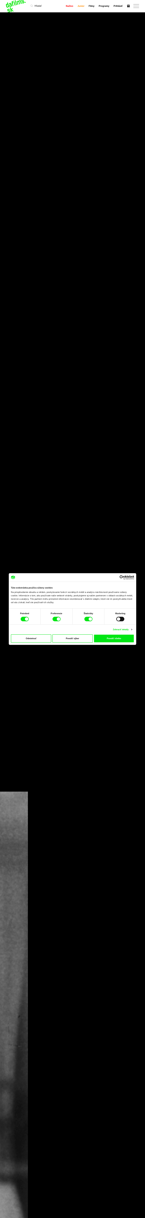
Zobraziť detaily (121, 629)
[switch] (57, 619)
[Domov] (16, 6)
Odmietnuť (31, 638)
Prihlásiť (118, 6)
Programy (104, 6)
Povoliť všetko (114, 638)
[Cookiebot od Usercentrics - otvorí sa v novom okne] (121, 577)
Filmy (91, 6)
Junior (80, 6)
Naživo (69, 6)
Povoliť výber (72, 638)
